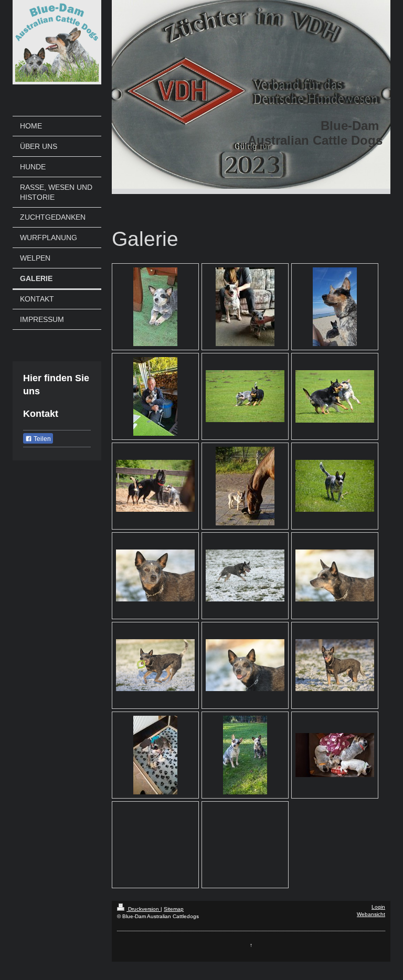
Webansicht (371, 914)
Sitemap (174, 909)
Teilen (41, 439)
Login (378, 907)
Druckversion (143, 909)
